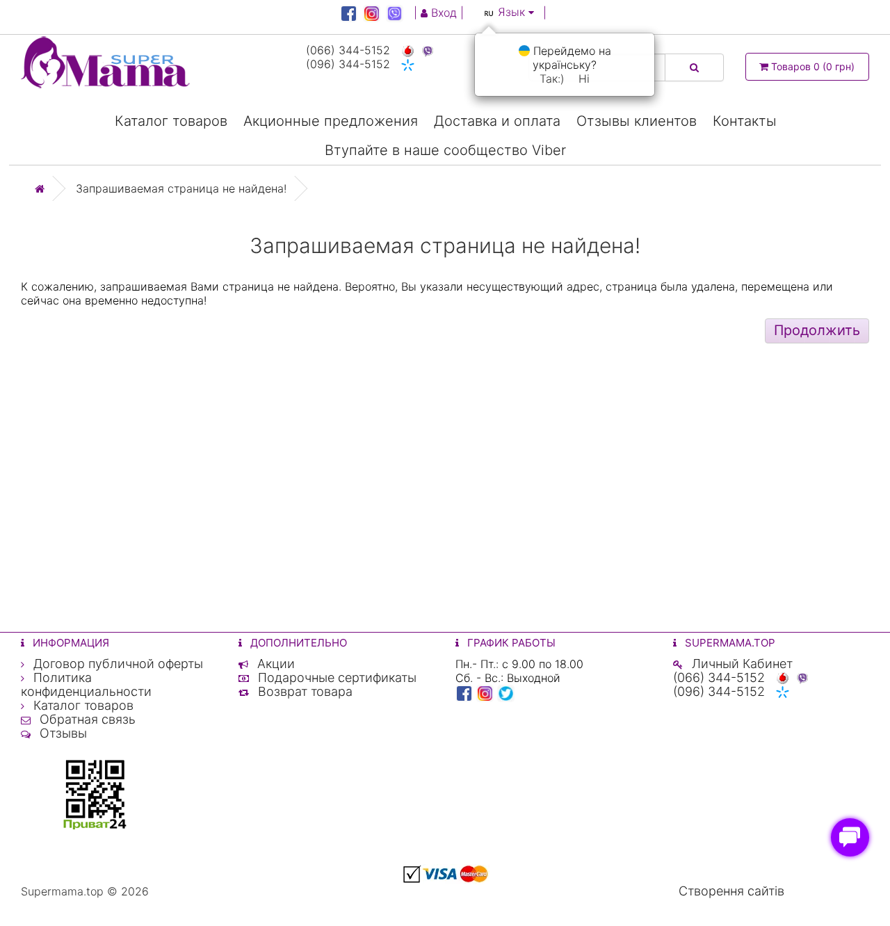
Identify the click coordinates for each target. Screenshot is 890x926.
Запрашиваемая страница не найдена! (181, 188)
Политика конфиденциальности (86, 684)
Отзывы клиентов (636, 121)
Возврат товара (303, 691)
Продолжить (817, 330)
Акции (274, 663)
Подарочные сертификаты (335, 677)
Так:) (552, 79)
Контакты (745, 121)
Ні (584, 79)
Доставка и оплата (497, 121)
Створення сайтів (731, 891)
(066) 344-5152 (348, 50)
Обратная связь (86, 719)
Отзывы (61, 733)
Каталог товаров (171, 121)
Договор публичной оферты (116, 663)
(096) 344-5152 (348, 64)
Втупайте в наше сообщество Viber (445, 150)
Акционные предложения (330, 121)
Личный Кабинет (740, 663)
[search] (694, 67)
